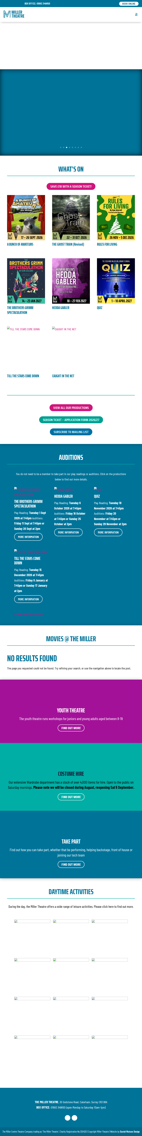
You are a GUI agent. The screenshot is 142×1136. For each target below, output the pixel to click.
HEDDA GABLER (60, 308)
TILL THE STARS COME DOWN (23, 376)
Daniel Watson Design (130, 1131)
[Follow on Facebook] (67, 1118)
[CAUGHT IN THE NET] (71, 349)
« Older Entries (51, 614)
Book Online (128, 4)
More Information (28, 537)
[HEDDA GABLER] (71, 281)
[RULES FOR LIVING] (116, 217)
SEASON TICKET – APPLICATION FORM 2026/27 (71, 420)
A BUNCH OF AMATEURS (20, 244)
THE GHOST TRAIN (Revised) (68, 244)
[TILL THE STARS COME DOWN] (26, 349)
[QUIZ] (116, 281)
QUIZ (99, 308)
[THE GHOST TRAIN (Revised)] (71, 217)
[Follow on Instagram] (74, 1118)
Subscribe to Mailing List (71, 432)
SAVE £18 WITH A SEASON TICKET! (71, 186)
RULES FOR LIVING (107, 244)
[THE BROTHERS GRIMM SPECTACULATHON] (26, 281)
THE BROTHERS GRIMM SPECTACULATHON (20, 310)
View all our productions (71, 407)
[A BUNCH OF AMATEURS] (26, 217)
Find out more (71, 728)
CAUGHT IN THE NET (63, 376)
